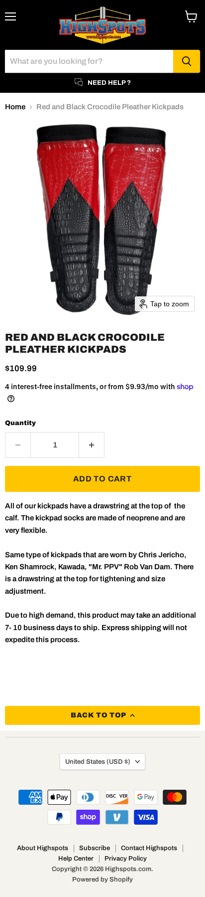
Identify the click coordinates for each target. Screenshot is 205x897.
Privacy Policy (125, 858)
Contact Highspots (149, 848)
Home (15, 107)
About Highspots (42, 848)
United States (97, 761)
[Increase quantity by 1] (91, 445)
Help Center (76, 858)
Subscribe (94, 848)
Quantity (20, 423)
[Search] (186, 61)
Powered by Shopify (102, 879)
